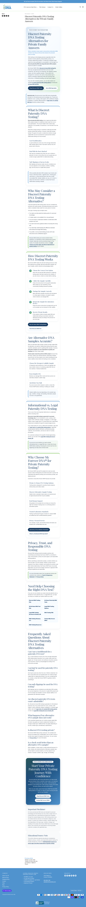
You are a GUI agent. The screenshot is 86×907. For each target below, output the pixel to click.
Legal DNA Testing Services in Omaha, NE (35, 613)
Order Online (58, 7)
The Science (42, 7)
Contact (4, 881)
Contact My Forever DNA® (49, 619)
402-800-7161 (47, 880)
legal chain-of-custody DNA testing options (40, 427)
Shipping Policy (5, 879)
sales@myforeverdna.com (50, 881)
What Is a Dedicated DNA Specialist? (38, 533)
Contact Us (50, 7)
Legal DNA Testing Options (49, 607)
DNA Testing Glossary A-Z (34, 619)
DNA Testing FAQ (48, 612)
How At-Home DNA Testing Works (38, 324)
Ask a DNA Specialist (51, 88)
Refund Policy (5, 877)
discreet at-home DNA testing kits (48, 68)
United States (76, 890)
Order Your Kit (5, 875)
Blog (3, 884)
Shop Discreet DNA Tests (35, 88)
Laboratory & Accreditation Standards (38, 529)
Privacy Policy (40, 576)
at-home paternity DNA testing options (41, 82)
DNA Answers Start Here (30, 7)
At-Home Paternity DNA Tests (50, 601)
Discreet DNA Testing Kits (34, 601)
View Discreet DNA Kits (35, 328)
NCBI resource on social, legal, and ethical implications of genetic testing (41, 244)
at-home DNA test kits (33, 84)
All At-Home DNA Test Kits (34, 607)
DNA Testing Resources (35, 624)
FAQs (3, 883)
